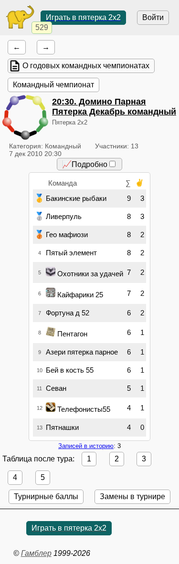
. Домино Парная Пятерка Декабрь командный (114, 106)
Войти (153, 17)
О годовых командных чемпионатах (85, 66)
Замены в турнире (132, 496)
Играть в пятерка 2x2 (83, 17)
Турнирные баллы (46, 496)
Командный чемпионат (53, 85)
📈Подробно (84, 164)
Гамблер (36, 553)
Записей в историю (86, 445)
